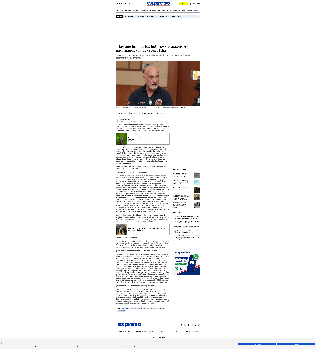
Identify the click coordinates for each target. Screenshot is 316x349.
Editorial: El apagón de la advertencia (170, 16)
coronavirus (121, 311)
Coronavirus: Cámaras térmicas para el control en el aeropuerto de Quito (147, 229)
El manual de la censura (179, 188)
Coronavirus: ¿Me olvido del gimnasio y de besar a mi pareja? (147, 139)
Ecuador (152, 11)
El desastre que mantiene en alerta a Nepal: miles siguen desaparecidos (180, 174)
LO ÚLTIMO (119, 11)
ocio (183, 11)
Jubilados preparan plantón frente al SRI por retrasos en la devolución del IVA (187, 231)
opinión (145, 11)
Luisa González (128, 16)
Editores (163, 332)
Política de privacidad (230, 341)
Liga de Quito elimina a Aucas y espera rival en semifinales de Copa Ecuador (187, 222)
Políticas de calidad (190, 332)
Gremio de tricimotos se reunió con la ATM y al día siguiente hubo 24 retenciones (187, 227)
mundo (189, 11)
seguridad (125, 308)
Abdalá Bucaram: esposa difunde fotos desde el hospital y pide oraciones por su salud (187, 217)
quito (169, 11)
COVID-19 (133, 308)
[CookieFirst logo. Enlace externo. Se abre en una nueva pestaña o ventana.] (1, 342)
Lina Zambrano (125, 119)
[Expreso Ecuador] (129, 326)
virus (148, 308)
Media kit (174, 332)
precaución (141, 308)
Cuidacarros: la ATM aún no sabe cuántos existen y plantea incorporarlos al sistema (180, 205)
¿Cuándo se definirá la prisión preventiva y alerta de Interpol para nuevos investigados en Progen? (187, 237)
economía (136, 11)
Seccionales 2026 (151, 16)
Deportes (176, 11)
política (128, 11)
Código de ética (125, 332)
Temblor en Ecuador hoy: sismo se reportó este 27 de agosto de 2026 (180, 182)
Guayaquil (161, 11)
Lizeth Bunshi (140, 16)
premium (197, 11)
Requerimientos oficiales (145, 332)
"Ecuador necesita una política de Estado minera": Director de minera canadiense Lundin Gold (180, 197)
